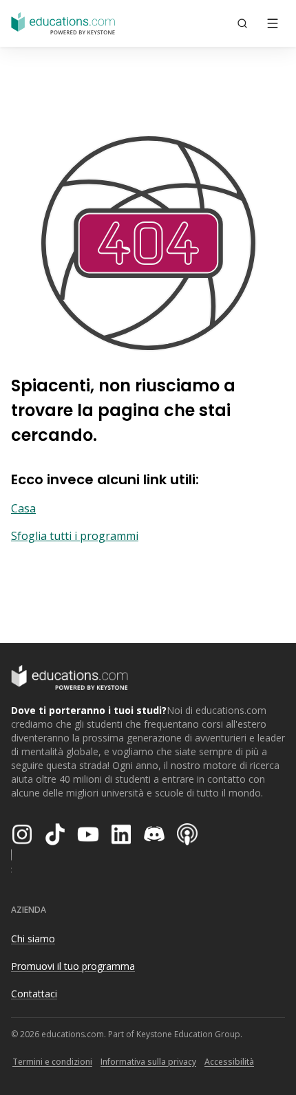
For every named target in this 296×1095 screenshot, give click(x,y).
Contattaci (34, 993)
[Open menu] (272, 23)
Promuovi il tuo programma (73, 966)
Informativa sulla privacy (148, 1061)
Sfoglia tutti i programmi (74, 535)
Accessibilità (229, 1061)
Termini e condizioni (52, 1061)
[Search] (242, 23)
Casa (23, 508)
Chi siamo (33, 938)
